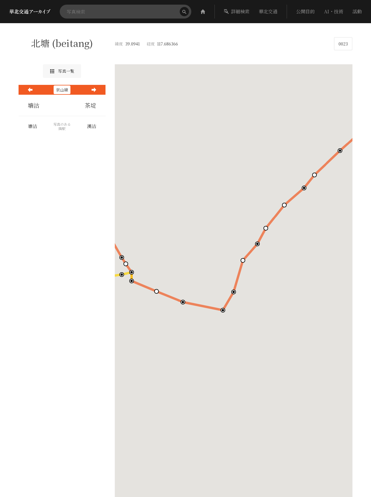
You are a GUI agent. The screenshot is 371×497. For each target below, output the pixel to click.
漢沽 (91, 126)
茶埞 (90, 105)
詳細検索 (240, 11)
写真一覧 (65, 71)
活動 (357, 11)
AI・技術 (333, 11)
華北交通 (268, 11)
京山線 (62, 90)
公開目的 (305, 11)
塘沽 (33, 105)
